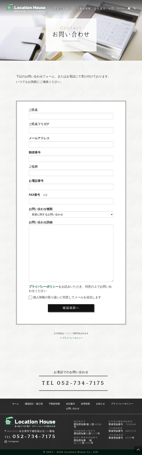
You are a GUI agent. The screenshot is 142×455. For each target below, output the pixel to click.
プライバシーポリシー (43, 286)
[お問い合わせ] (116, 8)
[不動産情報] (83, 8)
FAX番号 (34, 195)
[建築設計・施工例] (63, 8)
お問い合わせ (72, 408)
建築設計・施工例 (34, 403)
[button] (71, 348)
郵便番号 (35, 152)
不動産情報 (54, 403)
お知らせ (100, 403)
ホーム (15, 403)
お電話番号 (36, 181)
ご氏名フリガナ (39, 124)
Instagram (13, 441)
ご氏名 (33, 110)
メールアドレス (39, 138)
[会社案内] (99, 8)
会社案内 (70, 403)
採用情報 (85, 403)
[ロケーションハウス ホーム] (129, 8)
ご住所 (33, 166)
